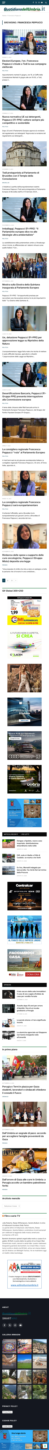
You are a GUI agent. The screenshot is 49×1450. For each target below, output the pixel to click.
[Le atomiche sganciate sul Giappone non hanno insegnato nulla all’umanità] (8, 1035)
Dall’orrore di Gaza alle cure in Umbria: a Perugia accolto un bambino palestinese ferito (24, 1182)
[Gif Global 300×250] (24, 610)
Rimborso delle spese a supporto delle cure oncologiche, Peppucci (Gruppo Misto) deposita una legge (23, 558)
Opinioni (7, 985)
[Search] (46, 2)
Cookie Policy (7, 1426)
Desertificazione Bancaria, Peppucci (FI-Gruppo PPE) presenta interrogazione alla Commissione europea (24, 396)
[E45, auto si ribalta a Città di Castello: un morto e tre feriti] (8, 858)
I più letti (25, 834)
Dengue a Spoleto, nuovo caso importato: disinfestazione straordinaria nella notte (29, 843)
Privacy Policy (7, 1412)
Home (4, 15)
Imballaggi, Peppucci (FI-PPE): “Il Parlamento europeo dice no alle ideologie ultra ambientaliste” (20, 231)
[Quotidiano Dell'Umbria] (24, 9)
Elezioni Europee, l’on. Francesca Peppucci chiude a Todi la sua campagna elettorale (24, 63)
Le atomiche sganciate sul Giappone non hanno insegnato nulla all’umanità (32, 1034)
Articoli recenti (11, 834)
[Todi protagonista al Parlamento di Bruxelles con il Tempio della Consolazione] (24, 153)
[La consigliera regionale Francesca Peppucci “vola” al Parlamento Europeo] (24, 430)
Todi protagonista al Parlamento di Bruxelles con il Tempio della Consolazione (20, 175)
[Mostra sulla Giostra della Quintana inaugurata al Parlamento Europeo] (24, 265)
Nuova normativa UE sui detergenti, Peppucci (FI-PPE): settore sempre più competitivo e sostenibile (23, 119)
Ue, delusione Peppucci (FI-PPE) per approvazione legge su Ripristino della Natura (23, 340)
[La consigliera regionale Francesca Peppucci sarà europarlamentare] (24, 483)
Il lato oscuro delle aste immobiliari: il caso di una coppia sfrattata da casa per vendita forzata (31, 993)
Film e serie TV (12, 1216)
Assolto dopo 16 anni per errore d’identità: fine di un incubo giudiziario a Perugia (30, 1008)
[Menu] (3, 2)
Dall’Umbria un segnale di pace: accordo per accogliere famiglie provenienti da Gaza (24, 1136)
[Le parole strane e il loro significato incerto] (8, 1023)
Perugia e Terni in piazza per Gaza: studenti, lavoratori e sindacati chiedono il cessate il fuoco (24, 1089)
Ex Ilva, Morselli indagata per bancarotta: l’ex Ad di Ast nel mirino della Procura (31, 870)
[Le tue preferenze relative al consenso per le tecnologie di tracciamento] (45, 1446)
